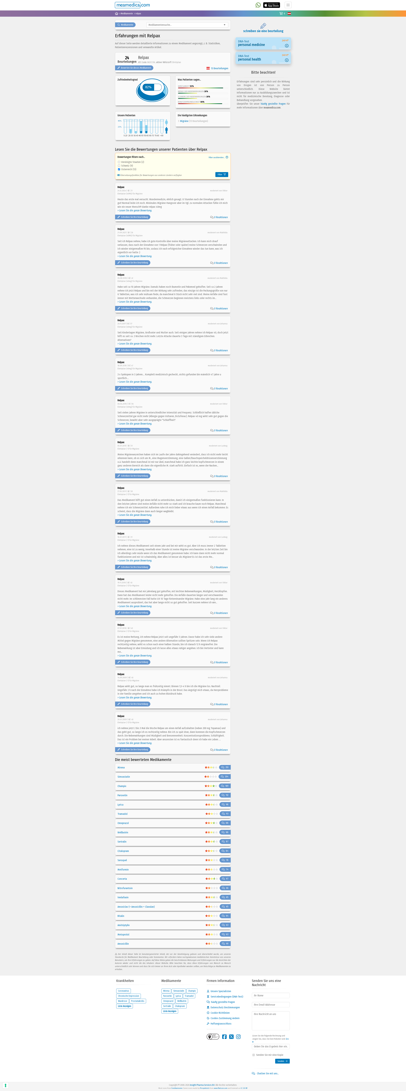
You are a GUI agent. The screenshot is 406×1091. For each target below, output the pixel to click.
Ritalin (121, 915)
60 (227, 943)
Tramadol (123, 813)
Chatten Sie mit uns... (267, 1073)
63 (227, 925)
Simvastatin (124, 776)
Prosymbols (204, 1088)
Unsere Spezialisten (221, 991)
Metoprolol (123, 934)
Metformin (123, 869)
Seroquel (122, 860)
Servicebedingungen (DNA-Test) (227, 996)
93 (227, 813)
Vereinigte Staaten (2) (132, 162)
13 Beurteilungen (219, 68)
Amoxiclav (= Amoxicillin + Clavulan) (136, 906)
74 (227, 869)
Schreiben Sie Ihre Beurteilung (134, 217)
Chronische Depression (128, 996)
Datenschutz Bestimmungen (225, 1007)
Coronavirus (123, 991)
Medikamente (127, 24)
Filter (220, 174)
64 (227, 915)
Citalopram (123, 851)
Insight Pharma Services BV (202, 1085)
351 (227, 767)
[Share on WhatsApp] (258, 5)
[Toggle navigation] (288, 5)
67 (227, 878)
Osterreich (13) (128, 169)
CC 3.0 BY (244, 1088)
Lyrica (120, 804)
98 (227, 804)
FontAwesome (176, 1088)
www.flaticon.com (220, 1088)
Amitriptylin (124, 925)
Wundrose (122, 1001)
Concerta (122, 878)
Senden (281, 1061)
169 (226, 786)
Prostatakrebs (137, 1001)
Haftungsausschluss (221, 1023)
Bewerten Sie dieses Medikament (136, 68)
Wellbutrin (123, 832)
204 (226, 776)
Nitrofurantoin (125, 888)
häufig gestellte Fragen (273, 103)
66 (227, 888)
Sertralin (122, 841)
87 (227, 841)
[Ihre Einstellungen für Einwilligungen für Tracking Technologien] (6, 1085)
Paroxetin (122, 795)
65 (227, 897)
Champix (122, 786)
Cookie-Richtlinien (220, 1012)
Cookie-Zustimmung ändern (225, 1018)
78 (227, 860)
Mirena (121, 767)
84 (227, 851)
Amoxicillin (123, 943)
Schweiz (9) (127, 165)
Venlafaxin (123, 897)
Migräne (184, 121)
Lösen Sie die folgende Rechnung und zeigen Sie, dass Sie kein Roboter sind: (270, 1038)
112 (227, 795)
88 (227, 823)
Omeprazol (123, 823)
